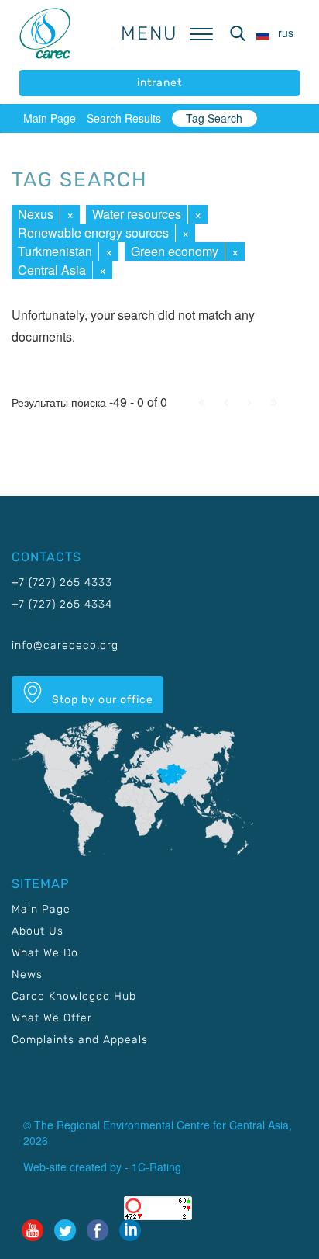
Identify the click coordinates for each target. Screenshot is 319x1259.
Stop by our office (101, 699)
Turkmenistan (55, 251)
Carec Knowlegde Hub (74, 996)
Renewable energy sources (93, 232)
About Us (37, 931)
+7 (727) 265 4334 (62, 604)
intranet (159, 82)
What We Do (45, 952)
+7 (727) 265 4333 (62, 582)
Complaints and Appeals (80, 1039)
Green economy (174, 251)
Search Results (124, 118)
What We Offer (52, 1018)
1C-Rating (156, 1166)
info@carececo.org (65, 645)
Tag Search (214, 118)
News (27, 974)
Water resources (136, 214)
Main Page (49, 118)
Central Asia (52, 270)
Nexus (35, 214)
